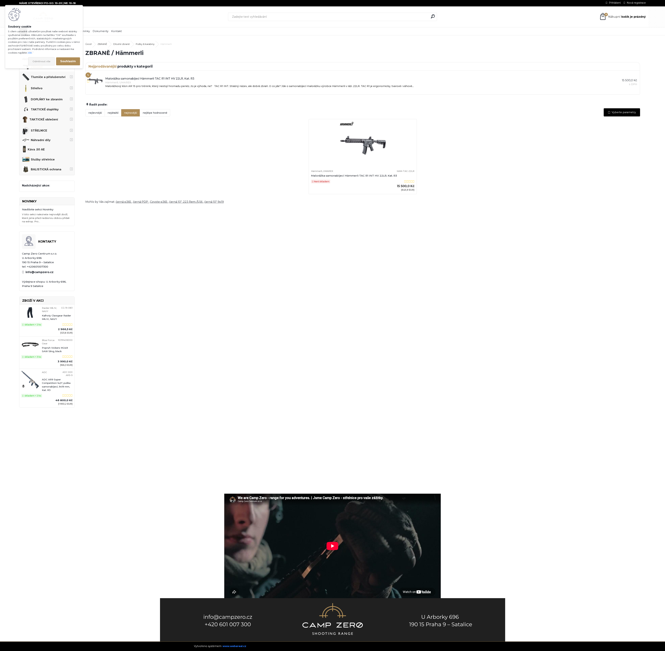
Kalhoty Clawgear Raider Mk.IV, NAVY (56, 317)
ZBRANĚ (102, 44)
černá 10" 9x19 (214, 201)
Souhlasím (68, 61)
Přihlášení (615, 2)
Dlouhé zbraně (121, 44)
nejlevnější (95, 112)
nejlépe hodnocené (155, 112)
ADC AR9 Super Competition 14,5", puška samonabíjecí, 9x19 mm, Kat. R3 (56, 384)
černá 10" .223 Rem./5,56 (186, 201)
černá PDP (141, 201)
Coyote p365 (159, 201)
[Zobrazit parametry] (622, 112)
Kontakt (116, 31)
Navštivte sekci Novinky (37, 209)
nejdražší (113, 112)
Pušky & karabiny (145, 44)
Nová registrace (636, 2)
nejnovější (130, 112)
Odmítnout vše (41, 61)
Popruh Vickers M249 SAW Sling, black (55, 349)
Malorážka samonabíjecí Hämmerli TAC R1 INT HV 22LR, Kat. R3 (354, 175)
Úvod (88, 44)
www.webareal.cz (234, 646)
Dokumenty (100, 31)
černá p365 (124, 201)
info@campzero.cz (39, 272)
